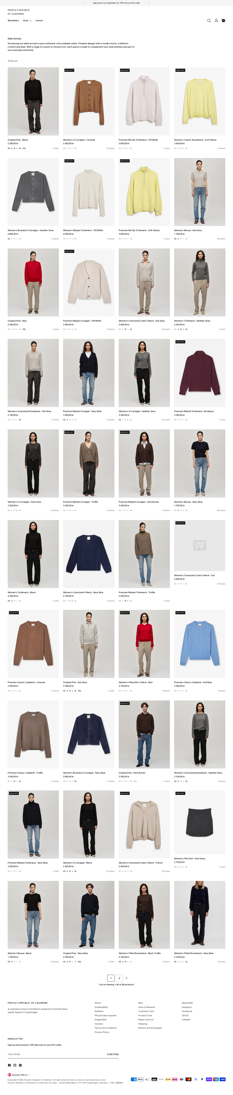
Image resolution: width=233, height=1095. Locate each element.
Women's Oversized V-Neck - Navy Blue (83, 592)
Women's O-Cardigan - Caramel (79, 139)
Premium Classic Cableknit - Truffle (25, 772)
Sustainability (101, 1007)
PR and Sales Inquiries (106, 1015)
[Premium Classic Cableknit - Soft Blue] (199, 644)
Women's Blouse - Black (20, 953)
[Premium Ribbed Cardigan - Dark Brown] (144, 463)
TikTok (185, 1015)
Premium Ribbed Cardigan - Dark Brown (139, 501)
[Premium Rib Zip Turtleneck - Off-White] (144, 101)
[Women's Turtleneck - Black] (33, 554)
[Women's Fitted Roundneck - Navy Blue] (199, 915)
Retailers (99, 1011)
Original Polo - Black (18, 139)
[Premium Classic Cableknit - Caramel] (33, 644)
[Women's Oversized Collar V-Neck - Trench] (144, 824)
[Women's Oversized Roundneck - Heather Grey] (199, 734)
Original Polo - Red (17, 320)
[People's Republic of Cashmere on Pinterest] (21, 1066)
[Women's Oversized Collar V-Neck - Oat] (199, 545)
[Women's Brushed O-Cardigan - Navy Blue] (88, 734)
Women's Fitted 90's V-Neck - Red (135, 682)
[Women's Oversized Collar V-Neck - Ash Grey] (144, 282)
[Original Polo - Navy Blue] (88, 915)
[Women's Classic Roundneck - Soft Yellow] (199, 101)
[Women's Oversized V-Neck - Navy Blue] (88, 554)
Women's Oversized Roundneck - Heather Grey (198, 772)
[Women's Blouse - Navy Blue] (199, 463)
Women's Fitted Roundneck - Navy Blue (194, 953)
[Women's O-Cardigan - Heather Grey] (144, 373)
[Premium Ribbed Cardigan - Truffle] (88, 463)
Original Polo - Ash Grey (75, 682)
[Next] (149, 3)
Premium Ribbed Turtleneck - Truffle (137, 592)
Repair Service (146, 1019)
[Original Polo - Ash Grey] (88, 644)
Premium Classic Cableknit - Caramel (26, 682)
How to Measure (146, 1007)
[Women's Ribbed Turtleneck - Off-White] (88, 192)
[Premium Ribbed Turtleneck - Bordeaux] (199, 373)
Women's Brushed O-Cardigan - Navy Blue (84, 772)
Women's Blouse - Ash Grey (188, 230)
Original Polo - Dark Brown (132, 772)
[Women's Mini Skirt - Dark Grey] (199, 822)
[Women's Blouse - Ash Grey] (199, 192)
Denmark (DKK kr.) (20, 1075)
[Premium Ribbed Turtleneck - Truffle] (144, 554)
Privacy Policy (102, 1032)
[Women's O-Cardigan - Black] (88, 824)
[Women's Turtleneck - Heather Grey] (199, 282)
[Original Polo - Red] (33, 282)
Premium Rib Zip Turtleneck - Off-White (138, 139)
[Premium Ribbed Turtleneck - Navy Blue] (33, 824)
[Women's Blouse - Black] (33, 915)
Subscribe (113, 1054)
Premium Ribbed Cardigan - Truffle (80, 501)
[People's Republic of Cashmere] (19, 12)
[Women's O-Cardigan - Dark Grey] (33, 463)
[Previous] (84, 3)
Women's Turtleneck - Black (22, 592)
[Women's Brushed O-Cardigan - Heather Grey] (33, 192)
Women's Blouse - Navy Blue (188, 501)
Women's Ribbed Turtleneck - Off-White (83, 230)
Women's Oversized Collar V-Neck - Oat (194, 575)
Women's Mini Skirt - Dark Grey (189, 858)
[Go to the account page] (216, 20)
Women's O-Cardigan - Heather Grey (137, 411)
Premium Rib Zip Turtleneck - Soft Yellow (139, 230)
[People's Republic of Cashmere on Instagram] (15, 1066)
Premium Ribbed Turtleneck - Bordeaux (194, 411)
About (98, 1002)
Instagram (187, 1007)
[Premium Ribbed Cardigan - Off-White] (88, 282)
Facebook (187, 1011)
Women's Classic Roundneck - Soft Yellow (195, 139)
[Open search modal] (209, 20)
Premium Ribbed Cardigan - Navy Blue (82, 411)
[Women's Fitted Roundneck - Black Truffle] (144, 915)
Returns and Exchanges (150, 1027)
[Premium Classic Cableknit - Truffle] (33, 734)
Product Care (145, 1015)
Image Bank (100, 1019)
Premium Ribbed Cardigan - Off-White (82, 320)
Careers (99, 1023)
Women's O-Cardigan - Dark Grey (24, 501)
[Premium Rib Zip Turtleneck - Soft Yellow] (144, 192)
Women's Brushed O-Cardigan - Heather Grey (31, 230)
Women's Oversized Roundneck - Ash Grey (29, 411)
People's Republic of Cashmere (38, 1080)
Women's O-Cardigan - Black (77, 862)
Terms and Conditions (106, 1027)
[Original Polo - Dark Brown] (144, 734)
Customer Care (146, 1011)
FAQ (140, 1002)
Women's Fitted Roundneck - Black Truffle (140, 953)
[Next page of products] (126, 978)
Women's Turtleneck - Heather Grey (192, 320)
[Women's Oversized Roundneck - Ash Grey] (33, 373)
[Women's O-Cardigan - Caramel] (88, 101)
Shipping (142, 1023)
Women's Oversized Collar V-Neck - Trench (141, 862)
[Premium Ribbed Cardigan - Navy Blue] (88, 373)
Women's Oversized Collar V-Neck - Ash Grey (142, 320)
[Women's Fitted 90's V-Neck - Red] (144, 644)
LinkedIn (186, 1019)
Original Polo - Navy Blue (75, 953)
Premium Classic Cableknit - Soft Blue (193, 682)
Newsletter (187, 1002)
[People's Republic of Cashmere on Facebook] (10, 1066)
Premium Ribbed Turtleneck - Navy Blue (28, 862)
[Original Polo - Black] (33, 101)
